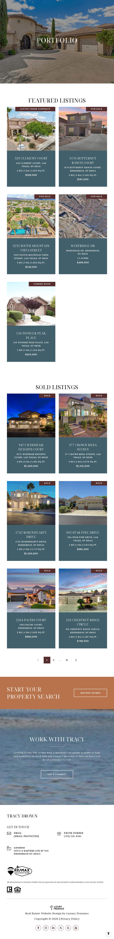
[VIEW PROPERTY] (31, 143)
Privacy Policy (70, 918)
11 (67, 660)
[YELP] (68, 928)
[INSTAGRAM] (46, 928)
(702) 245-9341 (72, 836)
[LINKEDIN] (53, 928)
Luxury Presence (77, 913)
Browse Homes (90, 693)
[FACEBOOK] (38, 928)
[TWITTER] (61, 928)
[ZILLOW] (76, 928)
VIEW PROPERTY (31, 145)
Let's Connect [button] (57, 774)
